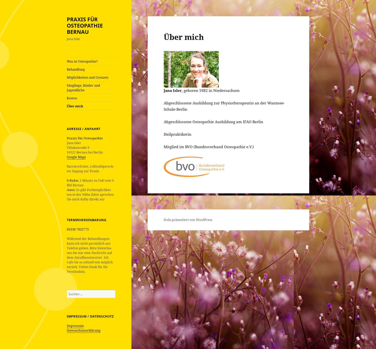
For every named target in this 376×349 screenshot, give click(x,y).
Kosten (72, 98)
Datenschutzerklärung (83, 330)
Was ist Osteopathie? (82, 61)
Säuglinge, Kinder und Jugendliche (83, 87)
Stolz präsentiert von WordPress (188, 220)
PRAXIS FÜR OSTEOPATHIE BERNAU (85, 25)
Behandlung (76, 69)
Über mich (75, 106)
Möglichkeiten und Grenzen (87, 77)
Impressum (75, 326)
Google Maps (76, 157)
